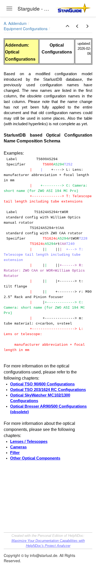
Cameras (18, 447)
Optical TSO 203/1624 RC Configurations (48, 390)
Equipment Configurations (25, 28)
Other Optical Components (35, 458)
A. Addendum (15, 23)
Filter (15, 453)
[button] (67, 26)
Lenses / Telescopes (28, 441)
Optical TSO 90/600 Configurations (42, 384)
